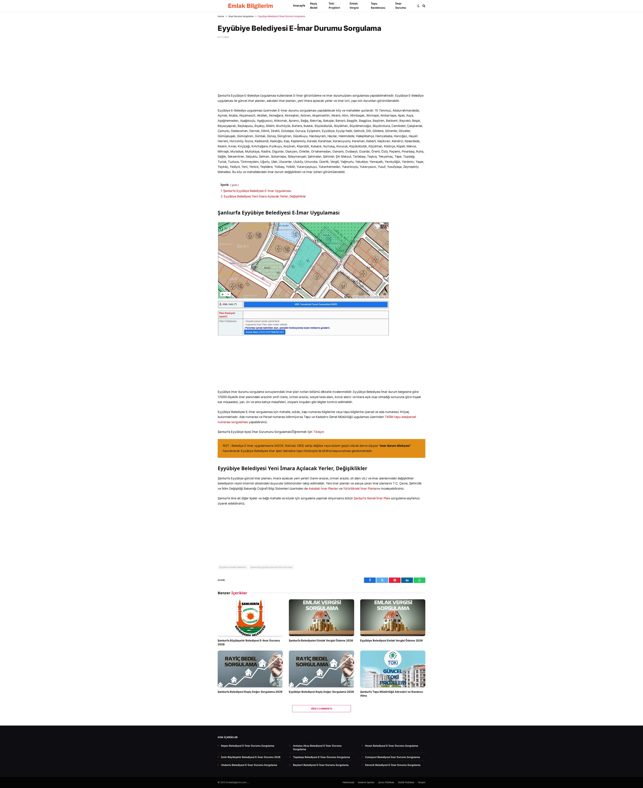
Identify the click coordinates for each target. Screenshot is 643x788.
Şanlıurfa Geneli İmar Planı (372, 498)
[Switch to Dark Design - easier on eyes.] (418, 6)
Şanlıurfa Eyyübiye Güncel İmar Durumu (271, 567)
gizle (234, 185)
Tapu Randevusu (378, 6)
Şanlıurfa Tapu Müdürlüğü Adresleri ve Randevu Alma (391, 693)
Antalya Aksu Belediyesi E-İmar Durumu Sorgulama (317, 747)
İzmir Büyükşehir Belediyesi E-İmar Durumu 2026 (250, 757)
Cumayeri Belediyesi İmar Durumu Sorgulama (392, 757)
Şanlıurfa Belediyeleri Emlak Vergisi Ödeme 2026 (321, 640)
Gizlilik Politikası (406, 782)
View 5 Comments (321, 708)
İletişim (421, 782)
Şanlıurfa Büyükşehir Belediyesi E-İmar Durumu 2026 (249, 642)
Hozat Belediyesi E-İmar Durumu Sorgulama (391, 745)
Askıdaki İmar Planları (323, 488)
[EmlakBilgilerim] (251, 6)
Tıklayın (318, 432)
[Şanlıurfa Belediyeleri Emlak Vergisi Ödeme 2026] (321, 617)
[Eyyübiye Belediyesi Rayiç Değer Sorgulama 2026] (321, 669)
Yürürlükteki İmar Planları (360, 488)
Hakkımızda (348, 782)
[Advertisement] (318, 68)
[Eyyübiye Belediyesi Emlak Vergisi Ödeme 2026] (392, 617)
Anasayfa (299, 5)
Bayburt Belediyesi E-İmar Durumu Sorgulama (321, 765)
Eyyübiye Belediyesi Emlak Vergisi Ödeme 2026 (391, 640)
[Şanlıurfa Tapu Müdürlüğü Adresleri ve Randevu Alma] (392, 669)
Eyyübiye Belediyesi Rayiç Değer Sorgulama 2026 (321, 691)
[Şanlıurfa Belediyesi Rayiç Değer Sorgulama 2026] (250, 669)
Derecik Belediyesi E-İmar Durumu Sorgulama (392, 765)
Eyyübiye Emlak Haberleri (232, 567)
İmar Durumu (400, 6)
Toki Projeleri (334, 6)
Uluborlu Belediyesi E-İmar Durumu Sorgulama (249, 765)
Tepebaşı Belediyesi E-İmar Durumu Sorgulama (321, 757)
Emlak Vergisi (354, 6)
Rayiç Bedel (313, 6)
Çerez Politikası (386, 782)
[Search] (423, 6)
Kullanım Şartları (366, 782)
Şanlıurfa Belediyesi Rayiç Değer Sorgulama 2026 (250, 691)
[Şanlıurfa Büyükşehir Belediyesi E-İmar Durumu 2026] (250, 617)
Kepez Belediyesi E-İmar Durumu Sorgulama (247, 745)
